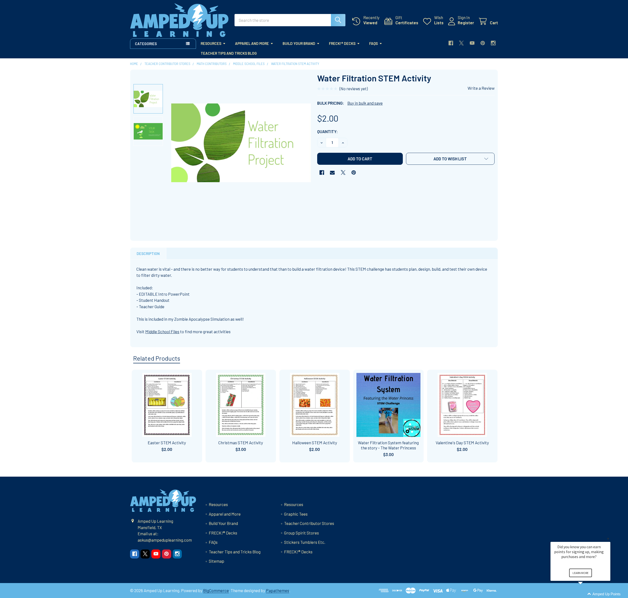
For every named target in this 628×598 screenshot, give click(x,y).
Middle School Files (162, 331)
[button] (450, 159)
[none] (241, 143)
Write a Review (481, 88)
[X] (461, 43)
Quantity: (327, 131)
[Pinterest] (482, 43)
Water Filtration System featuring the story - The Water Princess (388, 445)
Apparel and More (252, 43)
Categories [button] (146, 43)
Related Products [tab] (156, 358)
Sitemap (216, 561)
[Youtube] (472, 43)
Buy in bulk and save (365, 103)
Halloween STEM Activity (314, 442)
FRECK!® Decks (342, 43)
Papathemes (277, 590)
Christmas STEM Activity (240, 442)
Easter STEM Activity (167, 442)
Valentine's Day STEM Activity (462, 442)
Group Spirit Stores (301, 532)
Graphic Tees (296, 513)
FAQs (373, 43)
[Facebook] (450, 43)
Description (148, 253)
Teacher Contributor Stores (309, 523)
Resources (211, 43)
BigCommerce (216, 590)
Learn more (581, 573)
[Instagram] (493, 43)
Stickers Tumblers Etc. (304, 542)
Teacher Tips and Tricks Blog (229, 53)
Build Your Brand (299, 43)
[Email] (332, 172)
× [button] (608, 538)
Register (466, 22)
